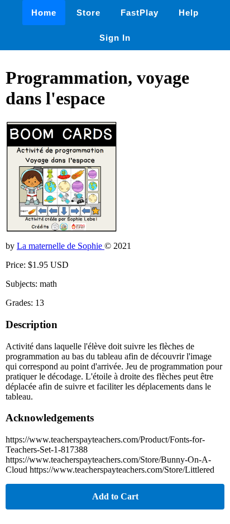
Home (43, 12)
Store (88, 12)
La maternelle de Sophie (60, 246)
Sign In (115, 37)
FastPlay (140, 12)
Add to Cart (115, 496)
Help (189, 12)
